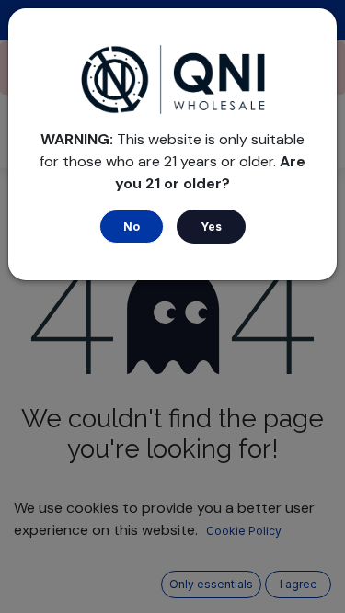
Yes (211, 226)
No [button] (131, 226)
